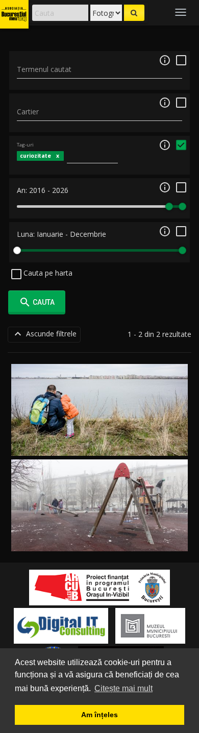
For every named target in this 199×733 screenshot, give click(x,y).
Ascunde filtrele (44, 334)
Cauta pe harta (46, 273)
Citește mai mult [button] (123, 688)
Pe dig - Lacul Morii (99, 444)
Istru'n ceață (100, 539)
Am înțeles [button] (99, 715)
